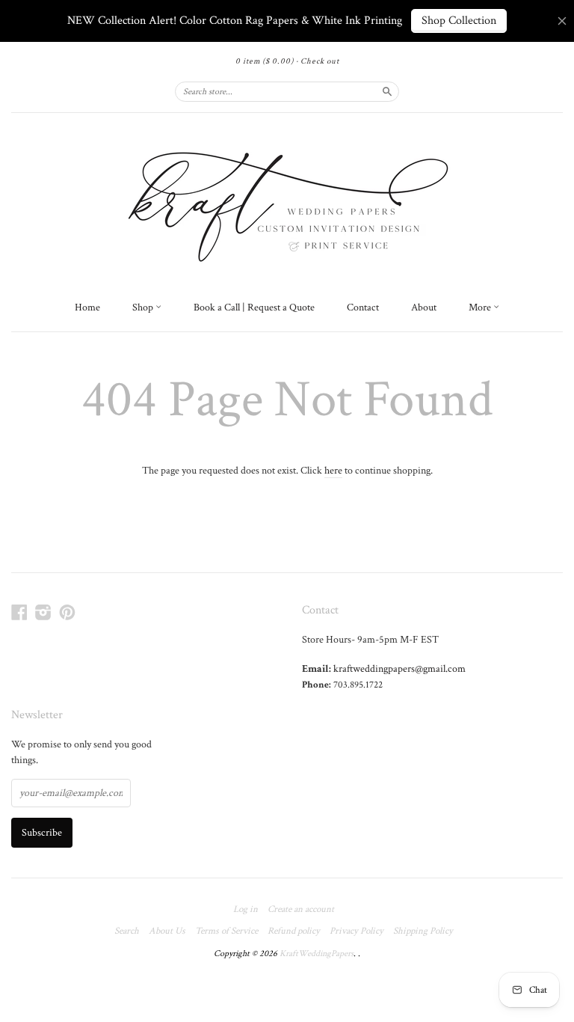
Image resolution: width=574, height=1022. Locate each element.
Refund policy (294, 931)
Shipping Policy (423, 931)
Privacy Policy (356, 931)
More (481, 307)
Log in (245, 910)
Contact (363, 307)
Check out (319, 61)
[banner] (287, 203)
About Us (167, 931)
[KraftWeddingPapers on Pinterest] (67, 612)
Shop (143, 307)
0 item (264, 61)
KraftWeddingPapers (317, 953)
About (423, 307)
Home (87, 307)
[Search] (387, 91)
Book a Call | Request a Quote (254, 307)
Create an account (301, 910)
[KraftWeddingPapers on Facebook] (19, 612)
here (333, 470)
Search (126, 931)
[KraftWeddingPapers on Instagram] (43, 612)
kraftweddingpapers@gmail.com (399, 669)
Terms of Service (226, 931)
